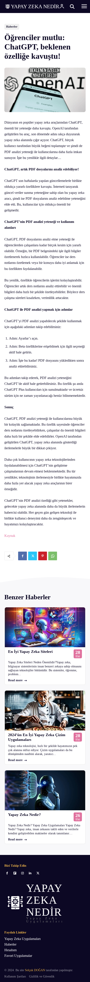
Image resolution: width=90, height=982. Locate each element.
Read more (15, 680)
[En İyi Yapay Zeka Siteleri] (45, 627)
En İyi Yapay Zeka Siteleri (30, 651)
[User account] (61, 6)
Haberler (11, 26)
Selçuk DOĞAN (35, 970)
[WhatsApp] (52, 556)
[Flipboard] (14, 873)
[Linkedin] (30, 873)
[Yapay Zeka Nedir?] (45, 790)
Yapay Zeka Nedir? (24, 814)
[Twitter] (32, 556)
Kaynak (9, 536)
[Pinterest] (42, 556)
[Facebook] (22, 556)
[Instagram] (22, 873)
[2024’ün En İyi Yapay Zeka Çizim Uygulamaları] (45, 710)
